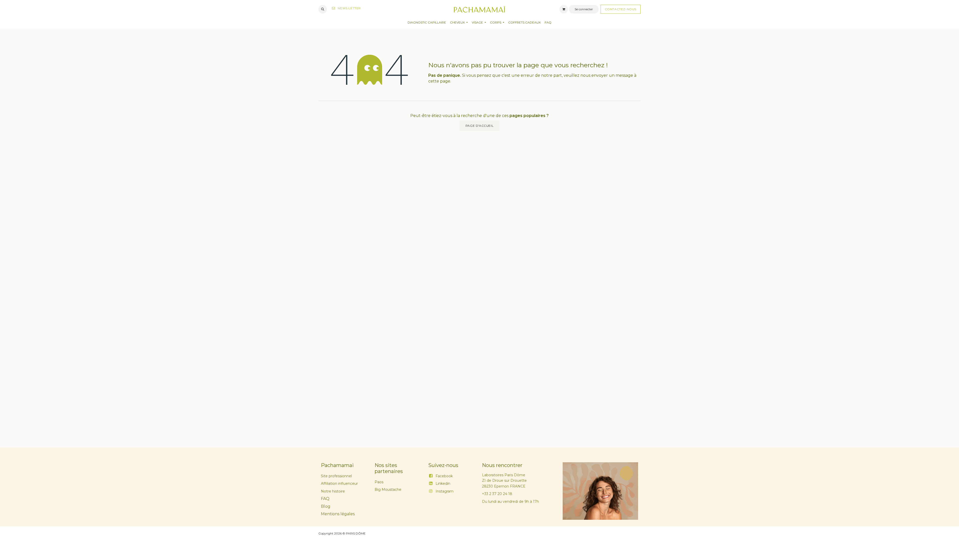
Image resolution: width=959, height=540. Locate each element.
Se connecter (584, 9)
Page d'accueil (479, 126)
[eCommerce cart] (563, 9)
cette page (439, 81)
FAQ (325, 498)
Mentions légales (338, 514)
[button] (322, 9)
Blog (325, 506)
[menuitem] (427, 22)
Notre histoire (333, 491)
